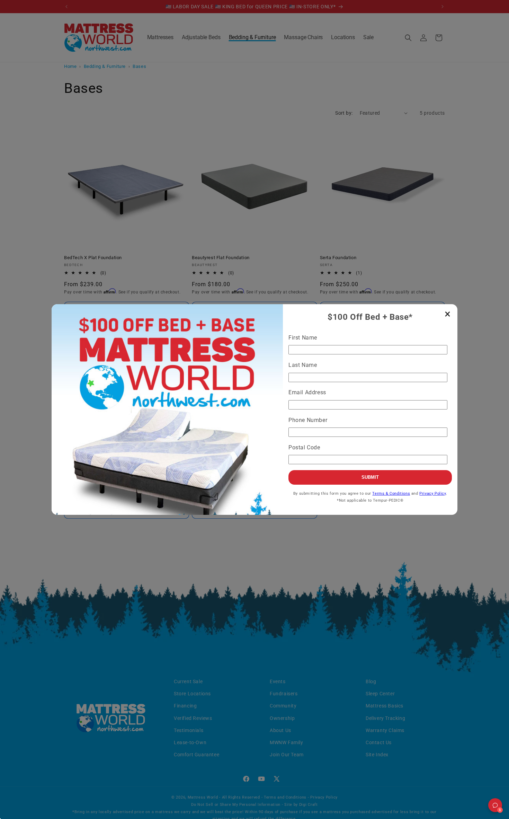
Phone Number (307, 420)
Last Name (302, 365)
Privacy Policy (432, 493)
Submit (370, 477)
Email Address (307, 392)
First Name (302, 337)
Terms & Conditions (391, 493)
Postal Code (304, 447)
